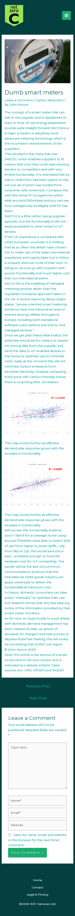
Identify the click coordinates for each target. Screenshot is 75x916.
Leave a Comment (19, 100)
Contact (37, 887)
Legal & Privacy (38, 894)
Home (37, 880)
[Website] (37, 826)
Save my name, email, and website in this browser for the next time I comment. (37, 840)
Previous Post (38, 686)
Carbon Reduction (50, 100)
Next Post (38, 698)
